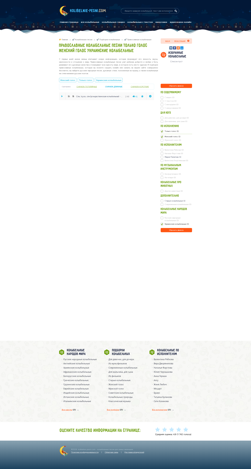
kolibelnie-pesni (88, 11)
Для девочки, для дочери (121, 359)
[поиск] (176, 11)
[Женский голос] (176, 136)
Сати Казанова (161, 401)
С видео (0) (169, 97)
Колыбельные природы (121, 397)
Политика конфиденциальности (85, 452)
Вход (167, 41)
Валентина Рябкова (164, 359)
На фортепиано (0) (173, 174)
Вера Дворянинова (163, 363)
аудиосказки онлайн (180, 22)
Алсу (156, 380)
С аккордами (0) (171, 104)
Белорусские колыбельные (77, 376)
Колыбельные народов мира (76, 352)
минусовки (161, 22)
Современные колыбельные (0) (178, 204)
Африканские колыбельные (77, 371)
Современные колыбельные (123, 367)
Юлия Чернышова (163, 371)
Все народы (69, 410)
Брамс (157, 392)
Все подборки (115, 410)
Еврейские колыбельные (76, 388)
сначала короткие (140, 87)
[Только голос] (176, 131)
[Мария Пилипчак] (176, 157)
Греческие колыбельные (76, 380)
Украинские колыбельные (108, 80)
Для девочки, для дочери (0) (177, 118)
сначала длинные (113, 87)
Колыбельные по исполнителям (168, 352)
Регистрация (179, 41)
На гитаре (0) (170, 177)
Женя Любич (160, 384)
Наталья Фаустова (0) (174, 153)
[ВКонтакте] (170, 47)
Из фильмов (115, 376)
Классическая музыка (119, 401)
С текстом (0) (170, 101)
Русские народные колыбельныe (80, 359)
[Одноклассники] (178, 47)
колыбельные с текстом (140, 22)
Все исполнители (161, 410)
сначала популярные (86, 87)
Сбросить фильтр (176, 86)
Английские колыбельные (76, 363)
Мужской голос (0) (173, 140)
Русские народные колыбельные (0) (173, 219)
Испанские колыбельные (76, 397)
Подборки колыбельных (121, 352)
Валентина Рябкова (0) (174, 150)
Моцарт (158, 388)
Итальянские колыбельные (77, 401)
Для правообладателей (134, 452)
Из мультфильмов (118, 363)
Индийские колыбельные (76, 392)
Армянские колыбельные (76, 367)
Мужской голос (116, 388)
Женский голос (67, 80)
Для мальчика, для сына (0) (176, 121)
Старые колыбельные (119, 380)
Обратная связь (111, 452)
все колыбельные (90, 22)
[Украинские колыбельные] (176, 224)
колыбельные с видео (113, 22)
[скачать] (150, 96)
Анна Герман (160, 376)
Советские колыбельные (121, 392)
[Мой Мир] (181, 47)
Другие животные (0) (174, 191)
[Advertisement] (176, 261)
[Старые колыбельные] (176, 201)
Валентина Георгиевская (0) (176, 160)
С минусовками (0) (173, 108)
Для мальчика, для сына (121, 371)
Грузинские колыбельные (76, 384)
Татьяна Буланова (163, 397)
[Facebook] (174, 47)
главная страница (69, 22)
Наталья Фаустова (163, 367)
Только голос (85, 80)
